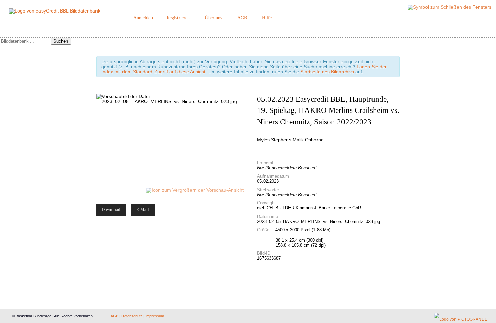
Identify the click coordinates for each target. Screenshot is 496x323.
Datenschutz (131, 316)
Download (111, 209)
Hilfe (267, 17)
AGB (242, 17)
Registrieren (178, 17)
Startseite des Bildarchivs (327, 71)
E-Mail (142, 209)
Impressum (154, 316)
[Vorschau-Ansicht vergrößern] (195, 190)
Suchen (60, 41)
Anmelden (143, 17)
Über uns (213, 17)
